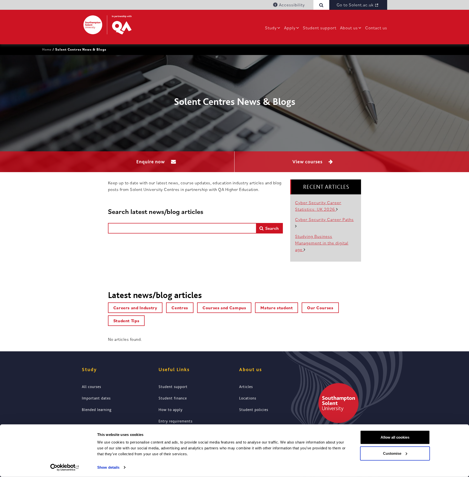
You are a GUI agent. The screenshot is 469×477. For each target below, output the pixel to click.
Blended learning (97, 409)
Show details (108, 467)
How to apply (170, 409)
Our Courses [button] (320, 308)
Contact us (376, 28)
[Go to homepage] (107, 25)
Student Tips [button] (126, 320)
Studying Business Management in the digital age (321, 242)
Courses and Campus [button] (224, 308)
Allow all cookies (395, 437)
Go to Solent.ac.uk (355, 5)
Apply (290, 28)
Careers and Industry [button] (135, 308)
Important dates (96, 398)
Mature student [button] (276, 308)
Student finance (173, 398)
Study (271, 28)
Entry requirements (175, 421)
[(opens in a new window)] (64, 467)
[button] (322, 5)
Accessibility (291, 5)
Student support (319, 28)
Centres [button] (179, 308)
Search (271, 228)
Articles (246, 386)
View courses (308, 162)
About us (349, 28)
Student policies (253, 409)
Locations (247, 398)
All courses (91, 386)
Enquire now (151, 162)
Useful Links (174, 369)
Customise (392, 453)
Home (47, 49)
